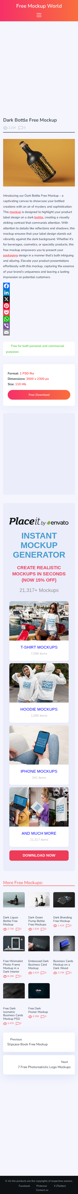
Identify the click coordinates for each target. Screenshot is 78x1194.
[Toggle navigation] (39, 15)
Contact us (42, 1190)
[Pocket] (39, 312)
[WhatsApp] (39, 319)
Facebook (24, 1186)
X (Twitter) (59, 1186)
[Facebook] (39, 286)
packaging (10, 255)
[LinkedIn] (39, 292)
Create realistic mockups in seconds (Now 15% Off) (39, 574)
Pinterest (41, 1186)
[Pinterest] (39, 305)
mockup (15, 212)
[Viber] (39, 325)
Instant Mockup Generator (39, 545)
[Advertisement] (39, 70)
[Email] (39, 332)
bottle (38, 217)
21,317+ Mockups (39, 590)
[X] (39, 299)
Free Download (39, 395)
